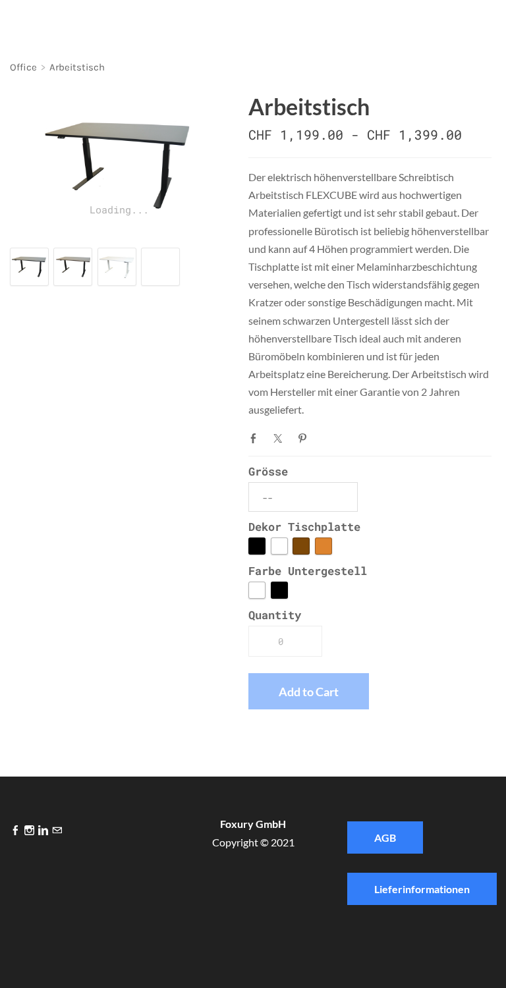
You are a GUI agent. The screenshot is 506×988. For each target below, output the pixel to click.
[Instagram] (29, 831)
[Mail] (57, 831)
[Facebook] (15, 831)
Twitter (281, 438)
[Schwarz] (257, 546)
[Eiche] (323, 546)
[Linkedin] (43, 831)
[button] (308, 691)
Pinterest (305, 438)
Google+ (329, 437)
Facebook (256, 438)
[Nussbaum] (301, 546)
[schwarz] (279, 590)
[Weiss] (279, 546)
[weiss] (257, 590)
